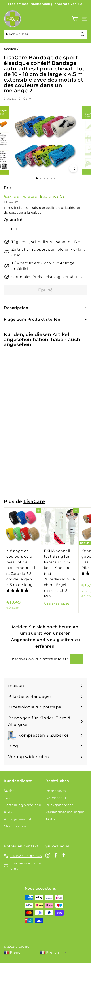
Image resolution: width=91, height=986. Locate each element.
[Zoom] (73, 168)
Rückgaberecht (17, 819)
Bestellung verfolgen (22, 805)
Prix (8, 187)
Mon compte (15, 826)
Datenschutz (57, 798)
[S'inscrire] (76, 659)
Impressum (56, 791)
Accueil (10, 49)
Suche (9, 791)
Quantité (13, 219)
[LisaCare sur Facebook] (55, 855)
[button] (18, 590)
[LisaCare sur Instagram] (48, 855)
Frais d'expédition (45, 207)
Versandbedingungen (65, 812)
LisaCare (34, 501)
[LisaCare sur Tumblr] (63, 855)
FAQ (8, 798)
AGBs (50, 819)
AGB (8, 812)
